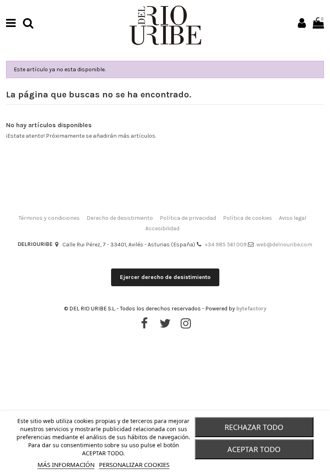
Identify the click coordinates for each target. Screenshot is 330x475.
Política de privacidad (188, 218)
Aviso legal (292, 218)
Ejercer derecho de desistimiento (165, 277)
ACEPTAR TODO (253, 449)
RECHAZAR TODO (254, 427)
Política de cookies (247, 218)
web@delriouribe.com (284, 244)
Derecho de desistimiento (120, 218)
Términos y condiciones (49, 218)
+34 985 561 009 (226, 244)
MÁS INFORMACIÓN (66, 465)
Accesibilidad (162, 228)
